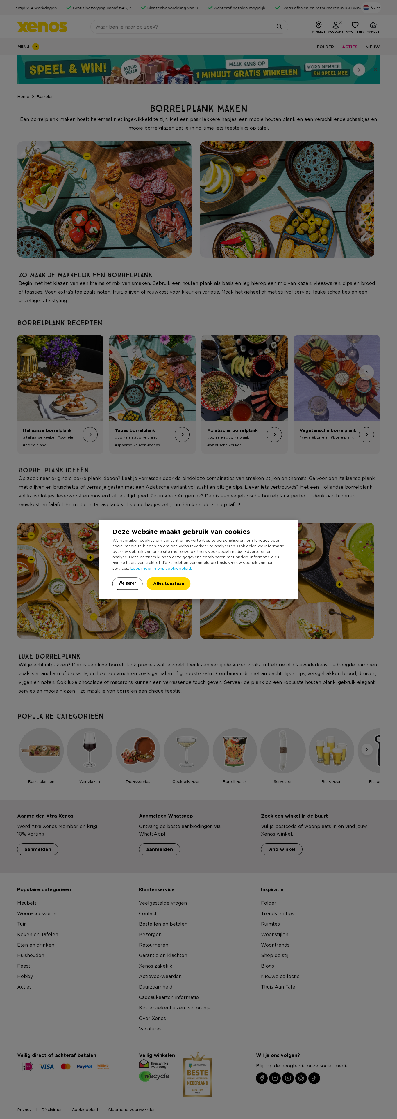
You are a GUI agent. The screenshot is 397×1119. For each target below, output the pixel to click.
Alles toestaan (168, 583)
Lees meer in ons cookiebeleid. (161, 568)
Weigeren (128, 583)
